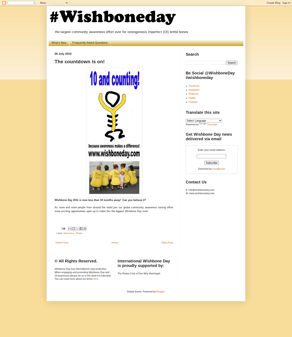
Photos (79, 233)
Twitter (192, 98)
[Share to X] (77, 229)
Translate (212, 124)
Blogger (160, 291)
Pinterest (193, 94)
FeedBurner (218, 169)
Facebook (194, 86)
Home (115, 242)
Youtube (193, 102)
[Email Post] (63, 228)
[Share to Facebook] (81, 229)
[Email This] (70, 229)
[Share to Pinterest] (85, 229)
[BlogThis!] (73, 229)
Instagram (194, 90)
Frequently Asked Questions (90, 42)
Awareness (69, 233)
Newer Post (62, 242)
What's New (58, 42)
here (95, 279)
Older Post (167, 242)
